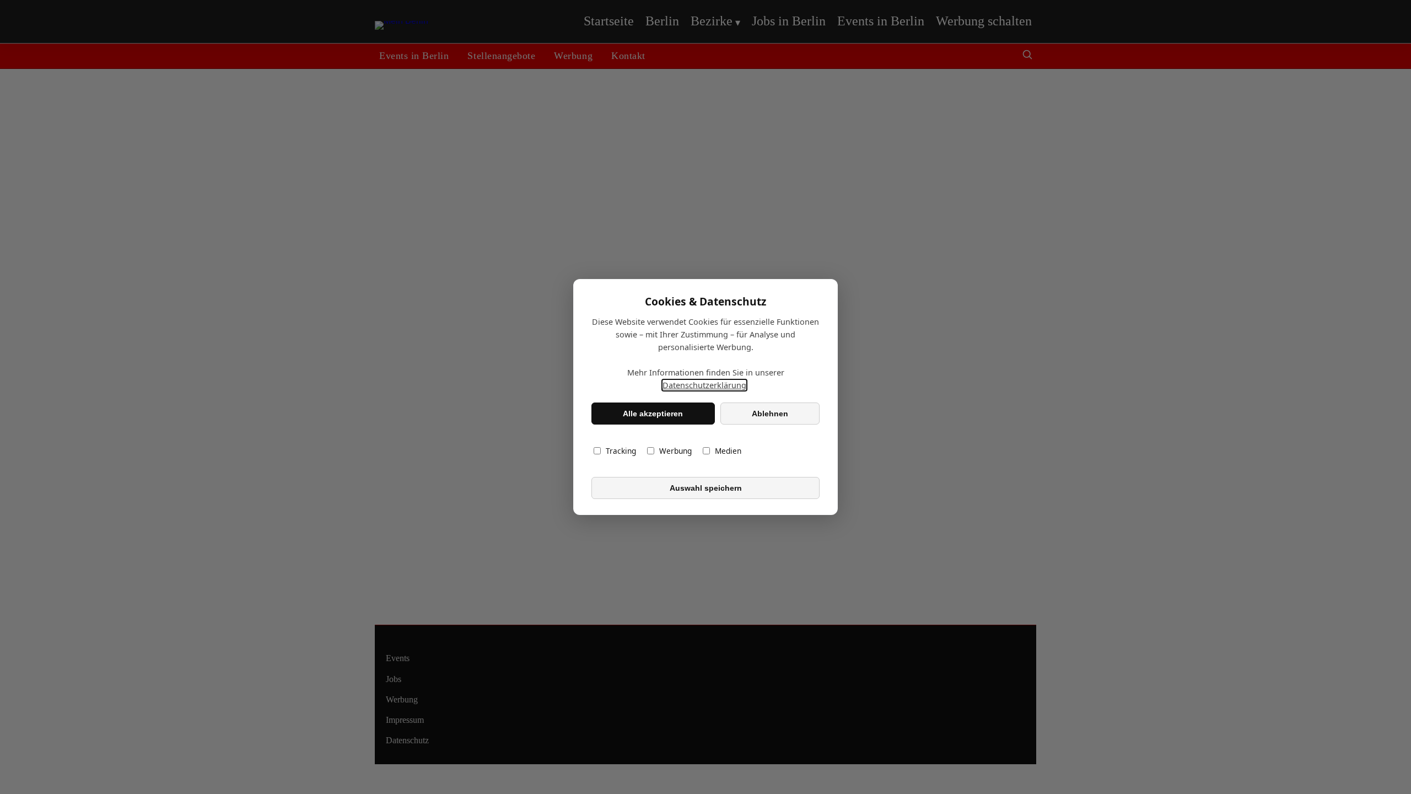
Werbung (675, 451)
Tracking (621, 451)
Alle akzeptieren (653, 413)
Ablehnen (770, 413)
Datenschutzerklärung (704, 385)
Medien (728, 451)
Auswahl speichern (706, 488)
